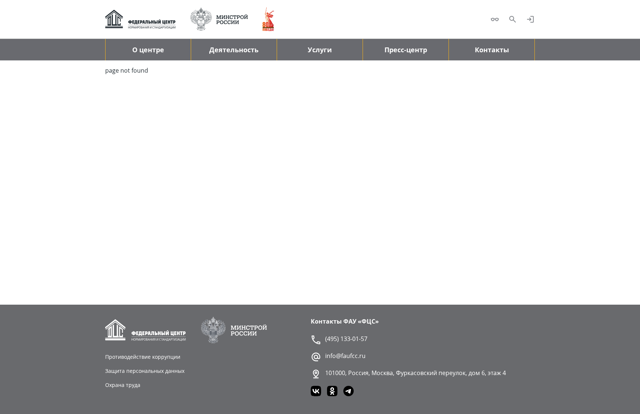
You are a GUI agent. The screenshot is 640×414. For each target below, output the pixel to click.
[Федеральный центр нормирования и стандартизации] (140, 19)
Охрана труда (122, 384)
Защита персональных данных (144, 370)
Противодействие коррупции (142, 356)
